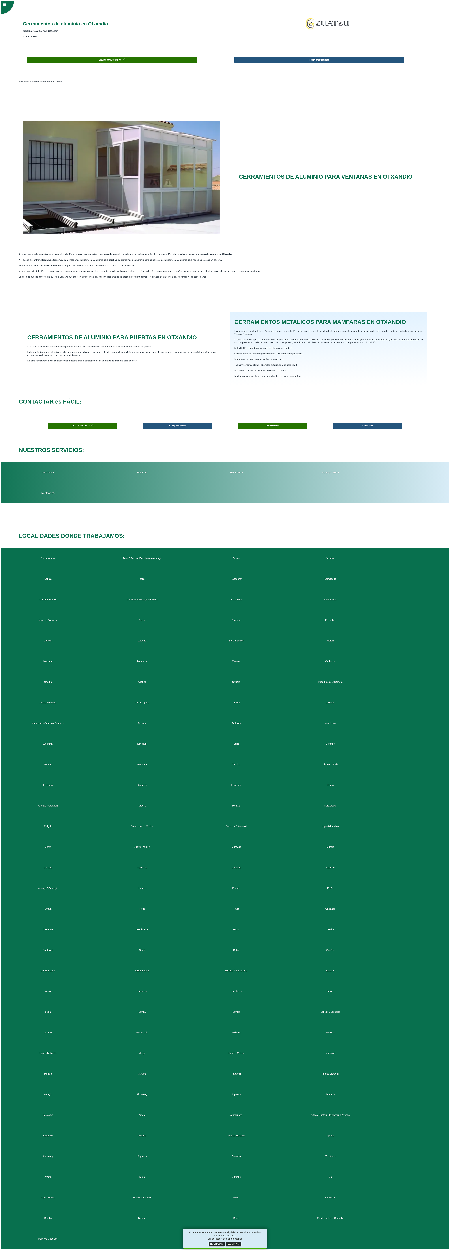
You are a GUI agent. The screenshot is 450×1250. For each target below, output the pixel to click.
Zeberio (142, 640)
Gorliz (142, 950)
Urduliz (142, 805)
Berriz (142, 620)
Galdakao (330, 909)
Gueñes (330, 950)
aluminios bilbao (24, 82)
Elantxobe (236, 785)
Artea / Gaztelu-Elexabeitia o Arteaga (142, 558)
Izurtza (48, 991)
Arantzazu (330, 723)
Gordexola (48, 950)
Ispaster (330, 970)
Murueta (48, 867)
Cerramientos (48, 558)
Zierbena (47, 743)
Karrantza (330, 620)
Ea (330, 1177)
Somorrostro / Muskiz (142, 826)
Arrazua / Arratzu (48, 620)
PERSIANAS (236, 472)
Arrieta (142, 1115)
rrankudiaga (330, 599)
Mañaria (330, 1032)
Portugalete (330, 805)
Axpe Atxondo (48, 1197)
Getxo (236, 950)
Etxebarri (48, 785)
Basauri (142, 1218)
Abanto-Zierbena (330, 1073)
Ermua (48, 909)
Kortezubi (142, 743)
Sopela (48, 579)
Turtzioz (236, 764)
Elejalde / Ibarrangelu (236, 970)
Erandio (236, 888)
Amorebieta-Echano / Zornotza (48, 723)
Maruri (330, 640)
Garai (236, 929)
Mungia (330, 847)
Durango (236, 1177)
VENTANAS (48, 472)
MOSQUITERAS (330, 472)
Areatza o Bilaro (48, 702)
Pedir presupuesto (319, 59)
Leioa (48, 1012)
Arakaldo (236, 723)
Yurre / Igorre (142, 702)
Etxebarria (142, 785)
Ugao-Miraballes (330, 826)
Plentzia (236, 805)
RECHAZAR (216, 1244)
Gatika (330, 929)
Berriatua (142, 764)
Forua (142, 909)
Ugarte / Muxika (142, 847)
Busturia (236, 620)
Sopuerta (236, 1094)
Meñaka (236, 661)
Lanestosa (142, 991)
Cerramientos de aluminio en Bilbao (42, 82)
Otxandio (236, 867)
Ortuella (236, 682)
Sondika (330, 558)
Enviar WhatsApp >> (110, 59)
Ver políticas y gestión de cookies (225, 1238)
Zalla (142, 579)
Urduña (48, 682)
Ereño (330, 888)
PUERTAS (142, 472)
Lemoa (142, 1012)
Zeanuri (48, 640)
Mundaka (236, 847)
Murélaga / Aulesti (142, 1197)
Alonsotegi (142, 1094)
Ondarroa (330, 661)
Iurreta (236, 702)
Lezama (48, 1032)
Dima (142, 1177)
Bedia (236, 1218)
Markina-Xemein (47, 599)
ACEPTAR (233, 1244)
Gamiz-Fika (142, 929)
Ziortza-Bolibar (236, 640)
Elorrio (330, 785)
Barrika (48, 1218)
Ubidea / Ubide (330, 764)
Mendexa (142, 661)
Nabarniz (142, 867)
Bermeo (48, 764)
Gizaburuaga (142, 970)
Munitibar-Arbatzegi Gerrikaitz (142, 599)
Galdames (48, 929)
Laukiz (330, 991)
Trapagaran (236, 579)
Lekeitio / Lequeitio (330, 1012)
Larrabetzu (236, 991)
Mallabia (236, 1032)
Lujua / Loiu (142, 1032)
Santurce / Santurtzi (236, 826)
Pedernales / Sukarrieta (330, 682)
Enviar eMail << (272, 426)
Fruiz (236, 909)
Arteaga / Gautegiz (48, 805)
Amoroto (142, 723)
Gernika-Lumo (48, 970)
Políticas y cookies (48, 1238)
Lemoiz (236, 1012)
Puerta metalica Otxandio (330, 1218)
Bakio (236, 1197)
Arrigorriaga (236, 1115)
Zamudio (330, 1094)
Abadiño (330, 867)
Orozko (142, 682)
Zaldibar (330, 702)
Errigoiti (48, 826)
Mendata (47, 661)
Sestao (236, 558)
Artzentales (236, 599)
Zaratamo (48, 1115)
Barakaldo (330, 1197)
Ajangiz (48, 1094)
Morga (48, 847)
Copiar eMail (367, 426)
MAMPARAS (47, 493)
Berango (330, 743)
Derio (236, 743)
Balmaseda (330, 579)
